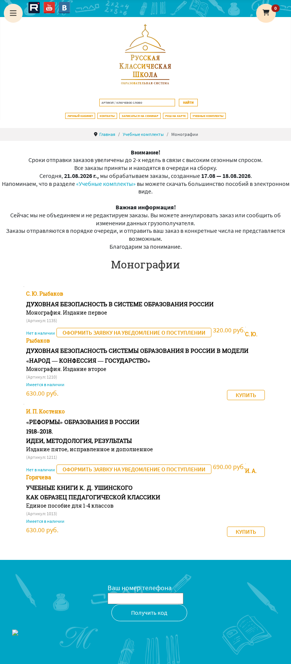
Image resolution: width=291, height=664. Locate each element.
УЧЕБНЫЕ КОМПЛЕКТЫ (208, 116)
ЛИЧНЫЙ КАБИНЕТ (80, 116)
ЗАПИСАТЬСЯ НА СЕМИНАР (140, 116)
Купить (246, 395)
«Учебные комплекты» (106, 183)
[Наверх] (278, 650)
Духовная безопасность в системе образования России (120, 304)
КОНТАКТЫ (107, 116)
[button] (266, 13)
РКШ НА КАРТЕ (175, 116)
